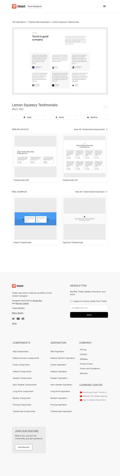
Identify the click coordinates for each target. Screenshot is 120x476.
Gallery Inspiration (58, 371)
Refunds (84, 373)
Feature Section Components (26, 358)
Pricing (83, 349)
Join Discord (23, 447)
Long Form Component (23, 391)
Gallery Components (22, 371)
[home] (18, 6)
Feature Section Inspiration (62, 358)
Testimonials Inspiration (61, 411)
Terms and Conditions (90, 368)
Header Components (22, 378)
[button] (104, 6)
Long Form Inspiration (60, 391)
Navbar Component (21, 398)
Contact (83, 354)
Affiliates (84, 359)
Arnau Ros (37, 300)
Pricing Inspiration (58, 404)
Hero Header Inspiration (61, 384)
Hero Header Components (25, 384)
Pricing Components (22, 404)
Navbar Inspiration (58, 398)
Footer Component (21, 364)
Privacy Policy (86, 364)
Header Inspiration (58, 378)
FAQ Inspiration (57, 351)
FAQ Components (21, 351)
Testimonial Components (24, 411)
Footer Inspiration (58, 364)
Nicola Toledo (22, 303)
